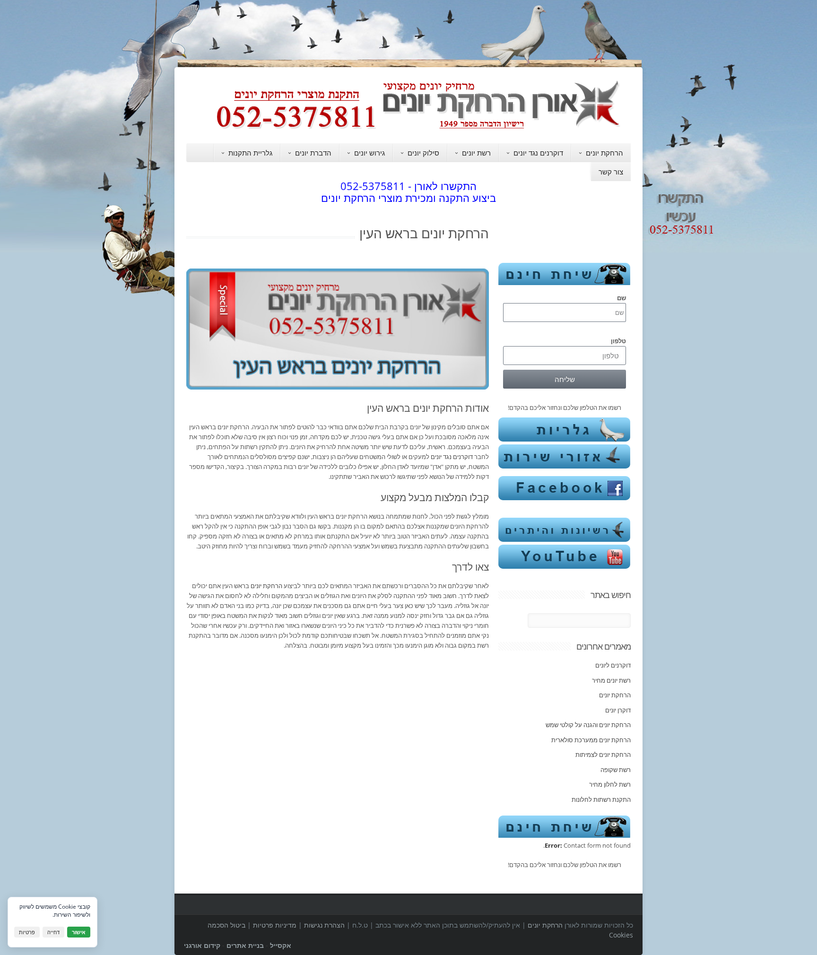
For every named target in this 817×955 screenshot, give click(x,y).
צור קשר (611, 171)
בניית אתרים (245, 945)
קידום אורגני (202, 945)
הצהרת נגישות (324, 924)
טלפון (618, 341)
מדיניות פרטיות (274, 924)
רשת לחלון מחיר (610, 784)
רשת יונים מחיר (611, 680)
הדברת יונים (313, 152)
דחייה (53, 932)
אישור (79, 932)
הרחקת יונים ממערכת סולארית (591, 740)
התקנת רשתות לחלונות (601, 799)
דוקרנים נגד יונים (538, 152)
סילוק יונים (423, 152)
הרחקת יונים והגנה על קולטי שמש (588, 725)
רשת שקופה (615, 769)
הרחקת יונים (604, 152)
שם (621, 298)
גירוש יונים (369, 152)
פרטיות (27, 932)
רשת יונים (476, 152)
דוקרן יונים (618, 710)
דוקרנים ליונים (613, 665)
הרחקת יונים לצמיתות (603, 754)
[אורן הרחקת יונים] (423, 128)
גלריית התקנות (250, 152)
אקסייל (280, 945)
